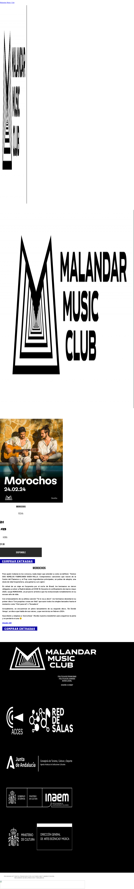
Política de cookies (67, 678)
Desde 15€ (7, 623)
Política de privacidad (67, 676)
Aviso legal (67, 681)
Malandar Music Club (7, 2)
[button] (67, 208)
